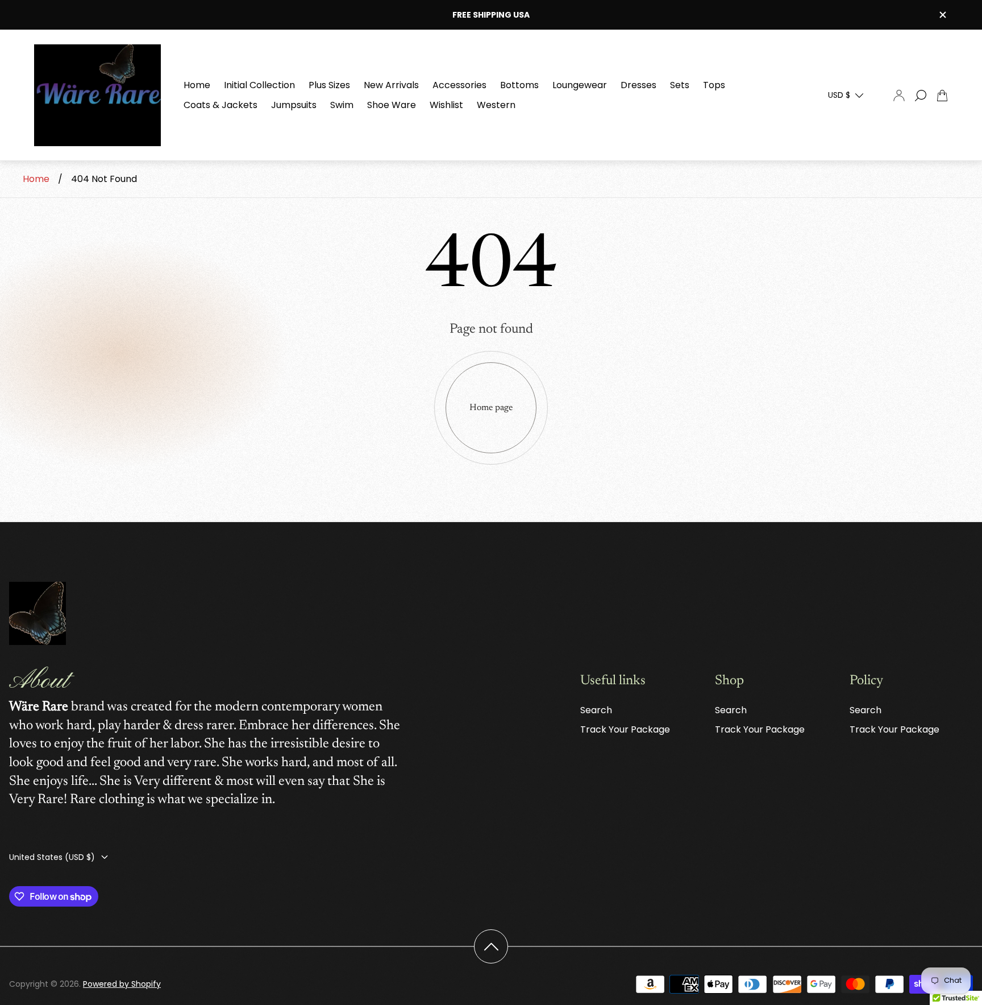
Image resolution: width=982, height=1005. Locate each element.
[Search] (920, 95)
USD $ (839, 95)
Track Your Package (625, 729)
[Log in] (899, 95)
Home (36, 178)
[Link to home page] (37, 615)
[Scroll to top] (491, 946)
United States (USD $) (52, 857)
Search (596, 710)
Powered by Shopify (122, 984)
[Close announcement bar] (942, 14)
